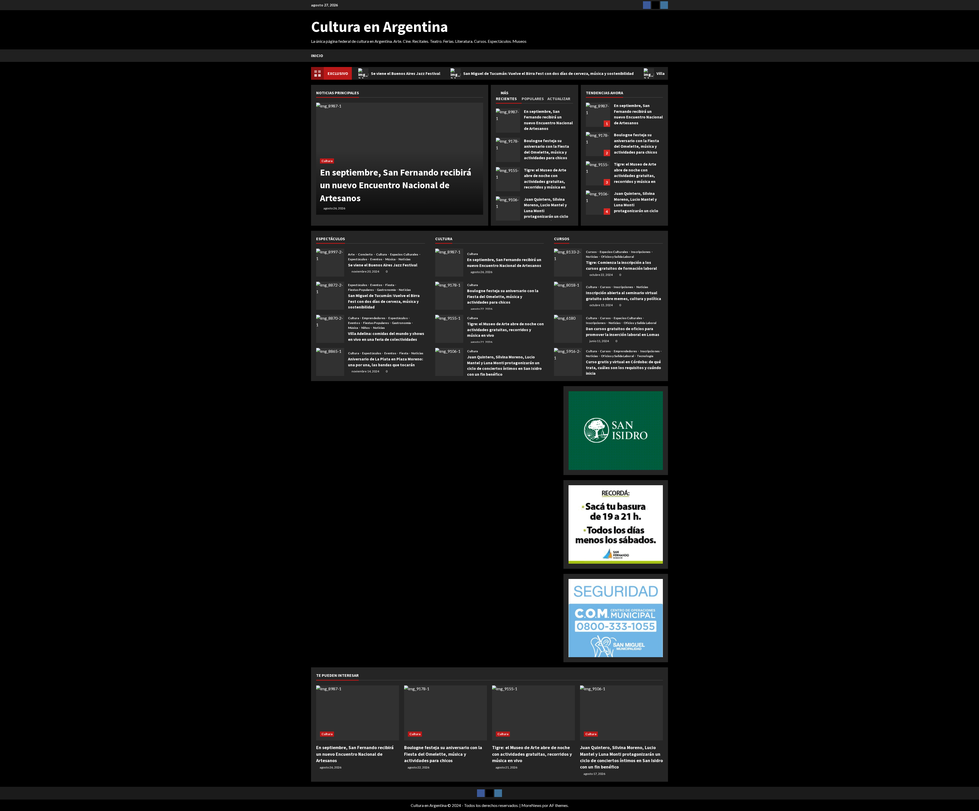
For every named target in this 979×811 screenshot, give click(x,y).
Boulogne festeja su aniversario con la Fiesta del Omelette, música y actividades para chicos (508, 150)
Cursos (591, 251)
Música (390, 259)
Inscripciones (641, 251)
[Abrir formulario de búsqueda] (666, 56)
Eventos (376, 259)
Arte (351, 254)
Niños (365, 327)
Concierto (365, 254)
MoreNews (531, 805)
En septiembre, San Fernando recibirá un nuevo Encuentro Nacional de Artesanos (508, 121)
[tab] (509, 96)
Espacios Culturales (404, 254)
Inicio (317, 55)
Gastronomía (386, 289)
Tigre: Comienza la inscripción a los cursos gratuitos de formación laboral (568, 263)
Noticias (404, 259)
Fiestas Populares (361, 289)
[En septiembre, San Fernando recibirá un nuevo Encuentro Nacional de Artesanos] (357, 713)
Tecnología (645, 356)
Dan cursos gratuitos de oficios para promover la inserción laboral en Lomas (568, 329)
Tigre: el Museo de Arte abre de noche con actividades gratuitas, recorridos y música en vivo (508, 179)
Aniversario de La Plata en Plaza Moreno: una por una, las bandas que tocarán (330, 362)
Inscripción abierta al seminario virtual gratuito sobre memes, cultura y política (568, 296)
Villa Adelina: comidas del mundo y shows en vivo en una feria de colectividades (330, 329)
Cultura (326, 161)
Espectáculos (358, 259)
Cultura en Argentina (379, 26)
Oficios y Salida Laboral (617, 256)
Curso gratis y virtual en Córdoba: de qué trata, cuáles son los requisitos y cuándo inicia (568, 362)
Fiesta (390, 285)
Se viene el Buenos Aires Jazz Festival (405, 73)
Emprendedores (374, 318)
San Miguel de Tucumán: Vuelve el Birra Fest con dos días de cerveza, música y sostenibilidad (548, 73)
